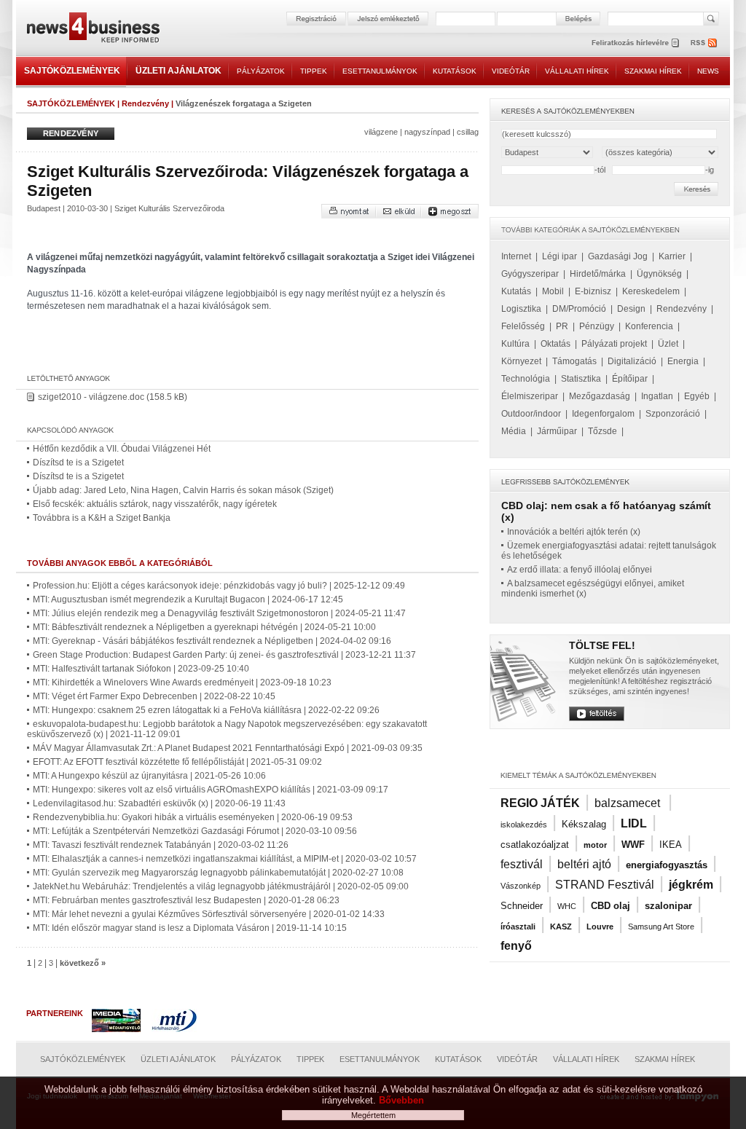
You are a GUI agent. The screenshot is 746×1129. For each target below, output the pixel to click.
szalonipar (668, 905)
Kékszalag (584, 824)
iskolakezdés (523, 824)
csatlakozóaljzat (534, 844)
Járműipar (557, 431)
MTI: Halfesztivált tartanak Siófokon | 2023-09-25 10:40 (141, 669)
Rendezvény (145, 103)
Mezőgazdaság (599, 396)
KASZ (561, 926)
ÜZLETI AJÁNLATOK (178, 71)
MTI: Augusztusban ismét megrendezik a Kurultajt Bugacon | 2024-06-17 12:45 (188, 599)
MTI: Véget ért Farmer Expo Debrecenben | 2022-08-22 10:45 (154, 696)
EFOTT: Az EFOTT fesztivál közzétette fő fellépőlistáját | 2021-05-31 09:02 (177, 762)
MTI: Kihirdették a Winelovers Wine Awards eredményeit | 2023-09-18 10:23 (182, 682)
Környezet (521, 361)
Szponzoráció (672, 414)
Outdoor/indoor (531, 414)
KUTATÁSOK (454, 71)
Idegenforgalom (603, 414)
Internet (516, 256)
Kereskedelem (651, 291)
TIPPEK (313, 71)
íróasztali (517, 926)
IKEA (670, 844)
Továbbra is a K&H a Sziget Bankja (101, 518)
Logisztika (521, 309)
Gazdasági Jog (618, 256)
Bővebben (401, 1100)
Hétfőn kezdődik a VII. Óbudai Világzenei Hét (122, 449)
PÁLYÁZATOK (261, 71)
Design (631, 309)
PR (562, 326)
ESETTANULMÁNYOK (379, 71)
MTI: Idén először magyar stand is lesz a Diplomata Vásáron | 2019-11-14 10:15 (190, 928)
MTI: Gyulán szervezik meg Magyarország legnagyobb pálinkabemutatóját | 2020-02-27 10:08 (218, 873)
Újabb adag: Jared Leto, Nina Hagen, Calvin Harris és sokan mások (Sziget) (183, 490)
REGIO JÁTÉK (540, 803)
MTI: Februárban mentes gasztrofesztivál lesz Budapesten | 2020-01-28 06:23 (186, 900)
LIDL (634, 823)
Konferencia (649, 326)
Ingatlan (657, 396)
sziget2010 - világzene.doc (91, 397)
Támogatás (574, 361)
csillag (468, 131)
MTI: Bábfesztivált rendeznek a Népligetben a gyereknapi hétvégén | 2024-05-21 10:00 (204, 627)
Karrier (672, 256)
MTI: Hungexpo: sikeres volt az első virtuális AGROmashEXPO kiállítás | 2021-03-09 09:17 (210, 789)
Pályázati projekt (614, 344)
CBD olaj (610, 905)
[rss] (704, 42)
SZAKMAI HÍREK (653, 71)
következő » (83, 963)
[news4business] (92, 29)
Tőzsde (602, 431)
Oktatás (555, 344)
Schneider (521, 905)
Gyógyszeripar (530, 274)
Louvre (599, 926)
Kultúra (515, 344)
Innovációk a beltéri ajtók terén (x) (573, 532)
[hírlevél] (635, 42)
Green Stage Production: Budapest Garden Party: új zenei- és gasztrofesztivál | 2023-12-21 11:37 (224, 655)
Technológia (525, 379)
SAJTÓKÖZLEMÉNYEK (72, 71)
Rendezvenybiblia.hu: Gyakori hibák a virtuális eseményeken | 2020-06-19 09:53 (193, 817)
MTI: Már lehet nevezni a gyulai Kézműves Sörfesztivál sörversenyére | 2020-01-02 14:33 (209, 914)
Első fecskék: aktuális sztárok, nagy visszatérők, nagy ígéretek (155, 504)
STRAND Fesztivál (604, 884)
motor (595, 845)
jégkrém (691, 884)
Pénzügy (596, 326)
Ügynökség (659, 274)
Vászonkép (520, 885)
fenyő (516, 946)
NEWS (708, 71)
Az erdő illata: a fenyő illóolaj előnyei (579, 569)
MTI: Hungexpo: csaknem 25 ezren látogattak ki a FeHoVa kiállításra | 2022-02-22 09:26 (206, 710)
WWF (633, 844)
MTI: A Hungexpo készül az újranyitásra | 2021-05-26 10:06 (149, 776)
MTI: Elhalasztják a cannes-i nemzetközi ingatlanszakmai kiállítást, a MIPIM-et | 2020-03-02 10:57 (225, 859)
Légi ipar (559, 256)
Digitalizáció (632, 361)
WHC (566, 906)
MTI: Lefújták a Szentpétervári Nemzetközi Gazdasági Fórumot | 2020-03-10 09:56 (195, 831)
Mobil (553, 291)
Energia (683, 361)
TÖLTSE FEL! (602, 645)
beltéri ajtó (584, 864)
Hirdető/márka (598, 274)
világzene (381, 131)
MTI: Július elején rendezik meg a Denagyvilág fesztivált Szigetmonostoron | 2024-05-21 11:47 (219, 613)
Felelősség (523, 326)
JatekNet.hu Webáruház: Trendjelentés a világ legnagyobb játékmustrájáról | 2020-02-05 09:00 (221, 886)
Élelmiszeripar (529, 396)
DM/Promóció (579, 309)
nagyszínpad (427, 131)
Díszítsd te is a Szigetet (78, 462)
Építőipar (630, 379)
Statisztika (581, 379)
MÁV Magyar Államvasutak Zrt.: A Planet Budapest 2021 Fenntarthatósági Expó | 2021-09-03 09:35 (228, 748)
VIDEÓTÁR (511, 71)
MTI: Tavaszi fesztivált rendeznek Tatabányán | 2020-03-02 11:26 (160, 845)
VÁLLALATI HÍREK (577, 71)
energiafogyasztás (666, 864)
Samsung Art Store (661, 926)
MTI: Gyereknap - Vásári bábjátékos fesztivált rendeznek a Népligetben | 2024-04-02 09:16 (212, 641)
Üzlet (668, 344)
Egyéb (697, 396)
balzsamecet (628, 803)
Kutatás (516, 291)
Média (513, 431)
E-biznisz (593, 291)
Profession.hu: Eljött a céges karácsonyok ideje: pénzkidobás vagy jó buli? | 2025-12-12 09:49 (219, 586)
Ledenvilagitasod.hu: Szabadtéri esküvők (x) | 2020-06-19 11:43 (159, 803)
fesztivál (521, 864)
